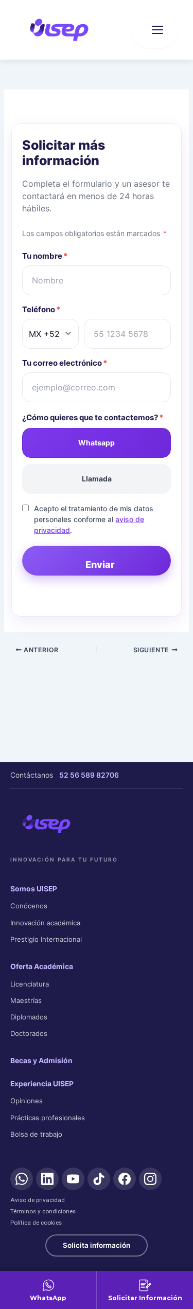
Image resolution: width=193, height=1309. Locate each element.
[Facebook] (124, 1179)
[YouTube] (73, 1179)
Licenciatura (29, 984)
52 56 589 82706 (89, 775)
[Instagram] (150, 1179)
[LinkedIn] (47, 1179)
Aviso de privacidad (37, 1200)
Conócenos (28, 906)
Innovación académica (45, 923)
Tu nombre (44, 256)
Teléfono (41, 309)
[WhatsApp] (21, 1179)
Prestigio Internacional (46, 939)
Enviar (100, 564)
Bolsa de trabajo (36, 1134)
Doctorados (28, 1033)
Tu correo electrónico (64, 363)
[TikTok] (98, 1179)
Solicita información (96, 1245)
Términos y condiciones (43, 1211)
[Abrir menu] (154, 29)
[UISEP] (46, 824)
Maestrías (26, 1000)
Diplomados (28, 1017)
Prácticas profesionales (47, 1118)
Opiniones (26, 1101)
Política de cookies (36, 1222)
